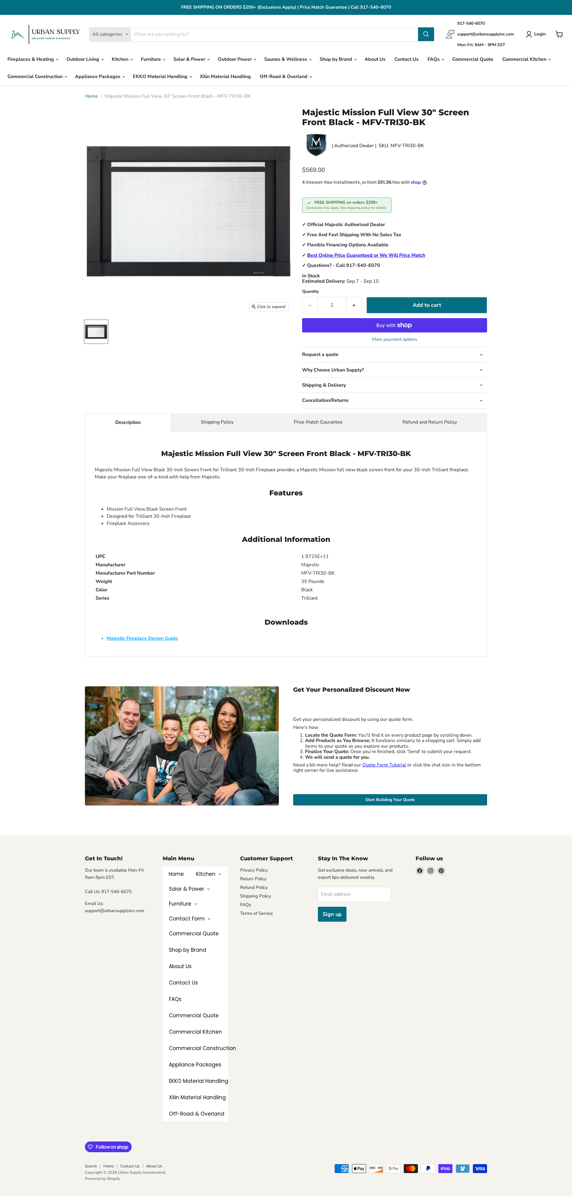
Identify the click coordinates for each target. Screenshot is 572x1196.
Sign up (332, 914)
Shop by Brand (336, 59)
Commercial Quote (472, 59)
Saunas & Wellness (286, 59)
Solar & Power (189, 59)
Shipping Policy (217, 422)
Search (91, 1166)
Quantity (310, 291)
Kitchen (121, 59)
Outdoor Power (235, 59)
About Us (375, 59)
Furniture (151, 59)
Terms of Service (256, 913)
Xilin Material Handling (225, 76)
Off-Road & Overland (284, 76)
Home (91, 96)
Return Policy (253, 879)
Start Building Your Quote (390, 799)
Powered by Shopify (102, 1178)
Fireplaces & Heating (31, 59)
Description (128, 422)
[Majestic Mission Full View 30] (96, 331)
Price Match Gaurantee (318, 422)
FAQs (434, 59)
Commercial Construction (35, 76)
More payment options (394, 339)
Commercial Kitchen (525, 59)
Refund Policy (254, 887)
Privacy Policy (254, 870)
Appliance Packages (98, 76)
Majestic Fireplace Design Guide (142, 638)
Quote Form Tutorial (384, 765)
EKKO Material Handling (161, 76)
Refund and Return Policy (429, 422)
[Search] (426, 34)
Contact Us (406, 59)
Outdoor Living (83, 59)
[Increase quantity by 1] (354, 305)
